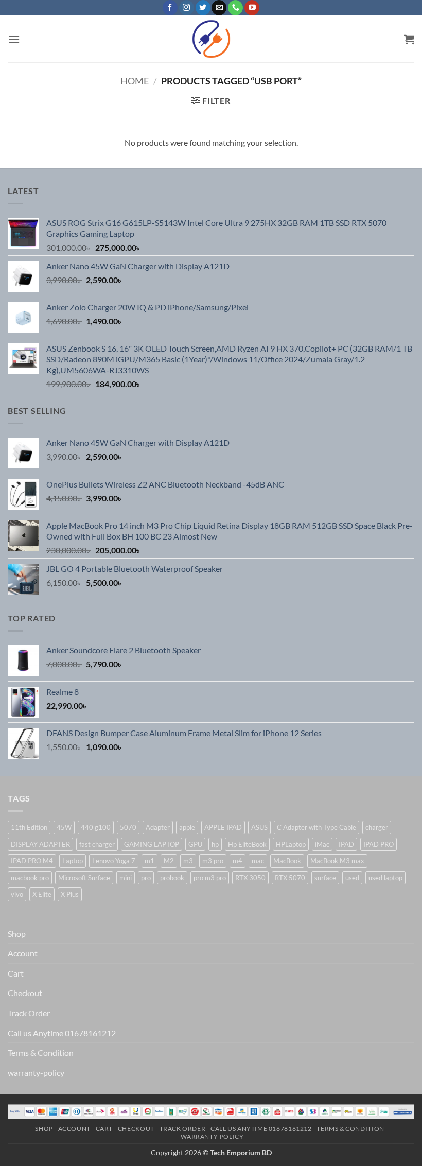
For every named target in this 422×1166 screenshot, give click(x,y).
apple (187, 827)
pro (146, 878)
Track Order (29, 1013)
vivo (17, 894)
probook (172, 878)
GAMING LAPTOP (151, 844)
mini (125, 878)
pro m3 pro (210, 878)
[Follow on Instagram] (186, 7)
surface (325, 878)
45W (64, 827)
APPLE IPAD (223, 827)
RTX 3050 (250, 878)
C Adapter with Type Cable (316, 827)
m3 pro (212, 861)
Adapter (158, 827)
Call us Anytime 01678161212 (62, 1033)
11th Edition (29, 827)
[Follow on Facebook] (170, 7)
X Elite (41, 894)
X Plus (70, 894)
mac (258, 861)
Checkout (25, 993)
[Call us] (235, 7)
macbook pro (30, 878)
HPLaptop (291, 844)
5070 (128, 827)
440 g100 (96, 827)
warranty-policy (36, 1072)
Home (134, 80)
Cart (16, 973)
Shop (17, 933)
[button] (14, 38)
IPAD (346, 844)
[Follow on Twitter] (203, 7)
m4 (237, 861)
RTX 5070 (290, 878)
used (352, 878)
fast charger (97, 844)
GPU (195, 844)
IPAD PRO (378, 844)
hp (215, 844)
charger (376, 827)
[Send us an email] (219, 7)
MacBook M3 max (337, 861)
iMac (322, 844)
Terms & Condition (41, 1052)
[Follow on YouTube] (251, 7)
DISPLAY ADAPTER (40, 844)
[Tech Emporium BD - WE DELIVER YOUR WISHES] (211, 38)
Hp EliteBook (247, 844)
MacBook (287, 861)
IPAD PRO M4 (32, 861)
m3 (188, 861)
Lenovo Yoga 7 (113, 861)
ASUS (259, 827)
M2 (169, 861)
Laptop (72, 861)
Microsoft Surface (84, 878)
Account (23, 953)
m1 (149, 861)
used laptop (385, 878)
